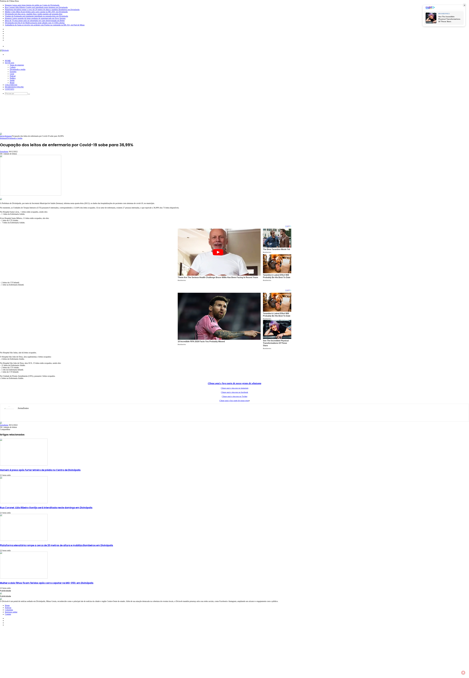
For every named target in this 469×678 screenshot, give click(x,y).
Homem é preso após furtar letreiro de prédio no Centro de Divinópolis (32, 5)
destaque (8, 136)
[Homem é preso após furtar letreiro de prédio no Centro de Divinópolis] (24, 465)
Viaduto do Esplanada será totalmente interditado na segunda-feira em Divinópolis (36, 16)
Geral (12, 74)
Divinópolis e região (17, 69)
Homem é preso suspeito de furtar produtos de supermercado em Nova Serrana (35, 18)
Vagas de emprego (17, 65)
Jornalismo (4, 152)
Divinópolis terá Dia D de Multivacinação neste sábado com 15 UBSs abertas (35, 23)
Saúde (12, 80)
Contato (9, 89)
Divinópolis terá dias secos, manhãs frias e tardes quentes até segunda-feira (33, 14)
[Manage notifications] (463, 673)
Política (13, 78)
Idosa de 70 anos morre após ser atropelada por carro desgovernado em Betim (35, 21)
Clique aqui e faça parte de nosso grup (234, 401)
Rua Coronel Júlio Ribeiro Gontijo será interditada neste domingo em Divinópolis (36, 7)
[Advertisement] (234, 114)
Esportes (13, 72)
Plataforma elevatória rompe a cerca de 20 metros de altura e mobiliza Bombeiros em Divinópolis (42, 10)
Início (2, 136)
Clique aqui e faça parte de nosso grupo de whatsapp (234, 383)
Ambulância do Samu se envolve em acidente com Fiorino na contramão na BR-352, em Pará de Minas (45, 25)
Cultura (13, 67)
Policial (13, 76)
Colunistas (11, 85)
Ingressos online (14, 87)
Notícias (9, 63)
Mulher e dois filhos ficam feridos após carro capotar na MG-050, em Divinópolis (36, 12)
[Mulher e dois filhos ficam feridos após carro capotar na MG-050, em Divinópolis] (24, 578)
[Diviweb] (4, 50)
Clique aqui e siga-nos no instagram (234, 388)
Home (8, 61)
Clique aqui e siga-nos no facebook (234, 392)
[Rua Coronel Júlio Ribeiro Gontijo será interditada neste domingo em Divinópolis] (24, 502)
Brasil (12, 83)
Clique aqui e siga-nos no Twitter (234, 396)
